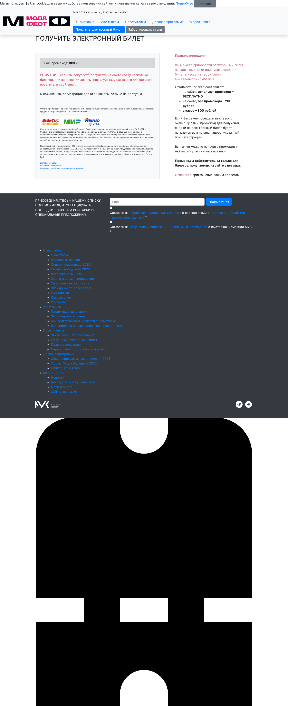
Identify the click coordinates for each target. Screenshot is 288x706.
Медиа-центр (200, 22)
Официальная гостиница (70, 283)
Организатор (61, 297)
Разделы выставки (65, 260)
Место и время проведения (72, 279)
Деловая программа (168, 22)
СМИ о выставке (64, 392)
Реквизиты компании (50, 165)
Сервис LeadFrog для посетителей (78, 349)
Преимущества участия (69, 311)
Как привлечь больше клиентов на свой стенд (87, 326)
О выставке (85, 22)
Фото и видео (61, 387)
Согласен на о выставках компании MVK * (181, 229)
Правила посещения (66, 344)
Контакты (58, 302)
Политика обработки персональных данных (61, 168)
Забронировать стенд (145, 29)
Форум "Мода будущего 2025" (74, 363)
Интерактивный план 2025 (71, 274)
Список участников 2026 (70, 264)
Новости (57, 377)
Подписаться (219, 202)
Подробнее (184, 3)
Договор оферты (48, 163)
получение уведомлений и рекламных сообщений (168, 227)
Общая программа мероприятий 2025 (80, 359)
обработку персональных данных (155, 213)
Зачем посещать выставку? (72, 335)
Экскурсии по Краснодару (71, 288)
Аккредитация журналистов (73, 382)
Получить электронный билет (99, 29)
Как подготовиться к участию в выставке (83, 321)
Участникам (110, 22)
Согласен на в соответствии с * (177, 215)
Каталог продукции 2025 (70, 269)
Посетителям (135, 22)
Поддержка (60, 293)
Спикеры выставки (66, 368)
